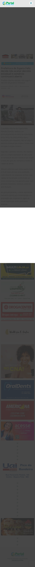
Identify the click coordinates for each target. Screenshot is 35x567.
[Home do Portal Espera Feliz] (8, 5)
